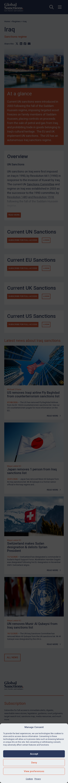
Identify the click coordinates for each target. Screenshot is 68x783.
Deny (34, 762)
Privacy (37, 779)
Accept (34, 753)
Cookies (29, 779)
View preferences (34, 771)
